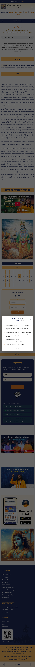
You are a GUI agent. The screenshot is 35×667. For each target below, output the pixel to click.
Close (17, 348)
